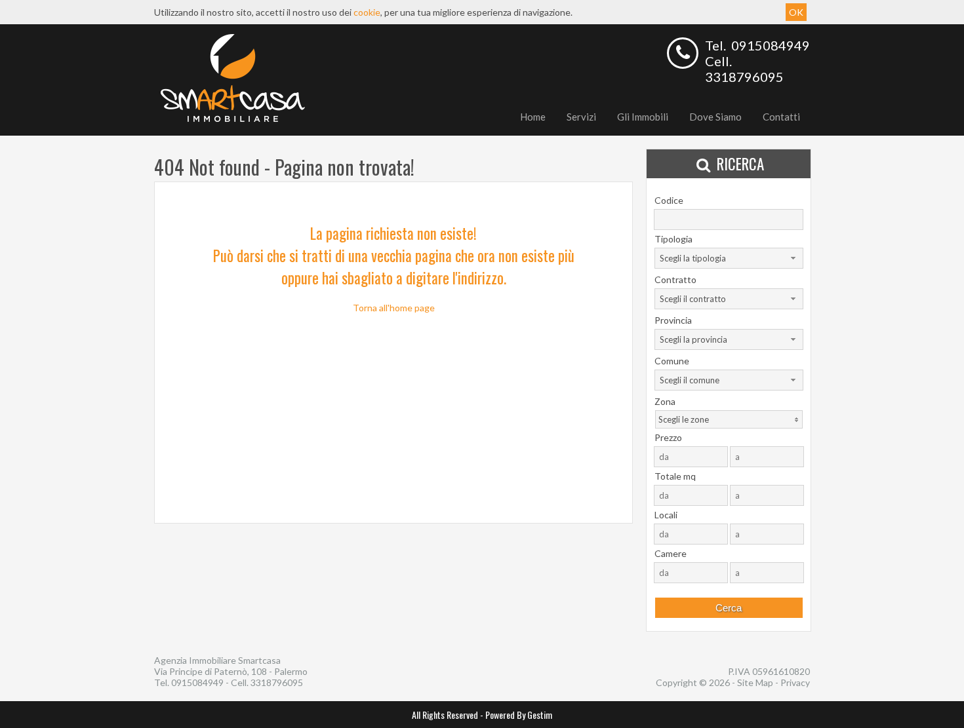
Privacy (795, 682)
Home (533, 117)
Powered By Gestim (518, 714)
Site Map (755, 682)
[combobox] (728, 258)
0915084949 (770, 45)
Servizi (581, 117)
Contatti (781, 117)
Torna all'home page (394, 307)
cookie (366, 12)
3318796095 (744, 77)
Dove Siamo (715, 117)
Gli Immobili (642, 117)
